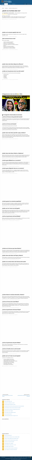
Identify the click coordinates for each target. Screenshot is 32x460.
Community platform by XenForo (12, 458)
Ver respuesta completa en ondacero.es (13, 214)
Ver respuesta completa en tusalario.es (13, 206)
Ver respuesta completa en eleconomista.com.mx (14, 299)
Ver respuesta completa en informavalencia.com (14, 166)
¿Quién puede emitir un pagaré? (9, 443)
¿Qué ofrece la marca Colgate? (9, 410)
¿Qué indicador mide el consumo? (9, 446)
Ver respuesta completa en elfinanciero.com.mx (14, 259)
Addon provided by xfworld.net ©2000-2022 (16, 459)
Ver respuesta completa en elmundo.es (13, 173)
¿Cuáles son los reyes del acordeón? (9, 441)
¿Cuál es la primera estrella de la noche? (10, 404)
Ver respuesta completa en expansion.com (13, 69)
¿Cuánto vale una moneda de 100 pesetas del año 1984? (12, 409)
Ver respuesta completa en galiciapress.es (13, 49)
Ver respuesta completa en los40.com (13, 36)
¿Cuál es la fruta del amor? (8, 435)
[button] (11, 4)
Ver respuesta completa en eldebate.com (13, 266)
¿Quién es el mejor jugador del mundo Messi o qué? (11, 438)
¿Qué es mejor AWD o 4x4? (8, 401)
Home (3, 8)
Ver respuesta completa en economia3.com (13, 79)
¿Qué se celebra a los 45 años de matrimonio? (11, 449)
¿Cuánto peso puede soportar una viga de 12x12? (11, 415)
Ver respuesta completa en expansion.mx (13, 158)
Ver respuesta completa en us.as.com (13, 253)
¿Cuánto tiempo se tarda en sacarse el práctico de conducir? (13, 407)
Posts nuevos (3, 5)
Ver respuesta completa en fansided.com (13, 314)
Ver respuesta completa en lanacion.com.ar (13, 138)
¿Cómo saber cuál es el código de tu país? (10, 412)
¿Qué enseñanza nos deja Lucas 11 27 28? (10, 444)
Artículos (6, 8)
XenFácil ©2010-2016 (24, 458)
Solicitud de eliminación (5, 36)
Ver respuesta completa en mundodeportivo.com (14, 220)
